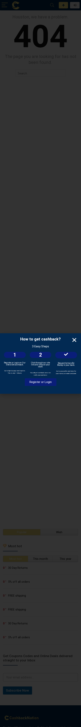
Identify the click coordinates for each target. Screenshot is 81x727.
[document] (40, 363)
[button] (74, 340)
